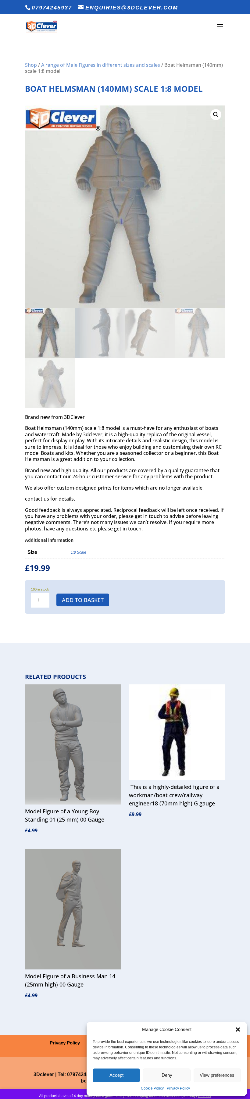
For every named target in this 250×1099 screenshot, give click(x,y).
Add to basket (83, 600)
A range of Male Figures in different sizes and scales (100, 65)
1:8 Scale (78, 552)
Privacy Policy (178, 1088)
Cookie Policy (152, 1088)
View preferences (217, 1075)
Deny (167, 1075)
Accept (116, 1075)
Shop (31, 65)
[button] (238, 1029)
